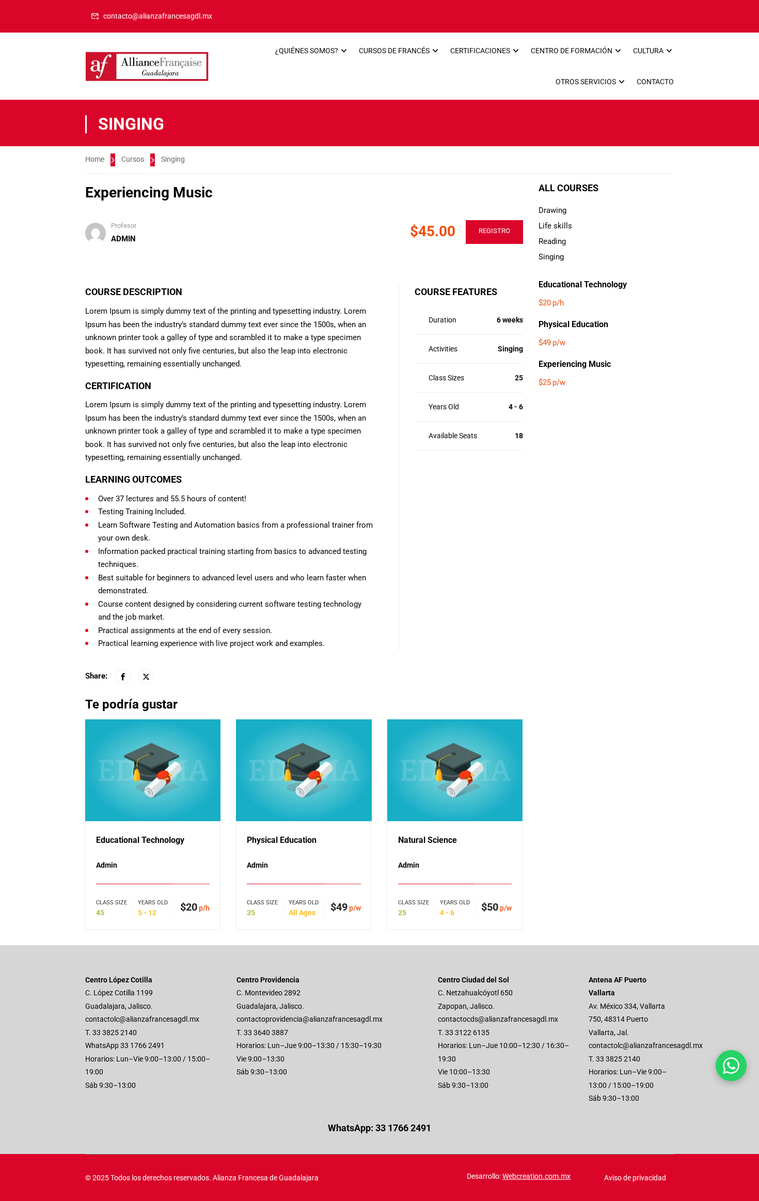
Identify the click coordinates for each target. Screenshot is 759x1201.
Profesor (123, 225)
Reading (552, 241)
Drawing (552, 210)
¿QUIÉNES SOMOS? (306, 51)
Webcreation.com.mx (536, 1176)
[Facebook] (123, 676)
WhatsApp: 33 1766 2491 (379, 1127)
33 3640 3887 (266, 1032)
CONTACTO (655, 82)
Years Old (153, 902)
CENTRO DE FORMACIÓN (571, 51)
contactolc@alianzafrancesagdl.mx (142, 1019)
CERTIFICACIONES (480, 51)
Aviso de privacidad (635, 1178)
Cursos (132, 159)
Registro (494, 231)
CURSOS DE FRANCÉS (394, 51)
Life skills (555, 225)
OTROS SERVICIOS (586, 82)
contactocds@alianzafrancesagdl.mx (498, 1019)
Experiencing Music (575, 364)
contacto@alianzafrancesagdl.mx (157, 16)
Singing (173, 159)
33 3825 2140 (114, 1032)
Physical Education (282, 840)
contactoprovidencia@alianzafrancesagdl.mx (309, 1019)
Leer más (153, 770)
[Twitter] (146, 676)
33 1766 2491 (142, 1045)
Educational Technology (140, 840)
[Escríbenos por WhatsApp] (731, 1065)
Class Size (111, 902)
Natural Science (427, 840)
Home (94, 159)
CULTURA (648, 51)
